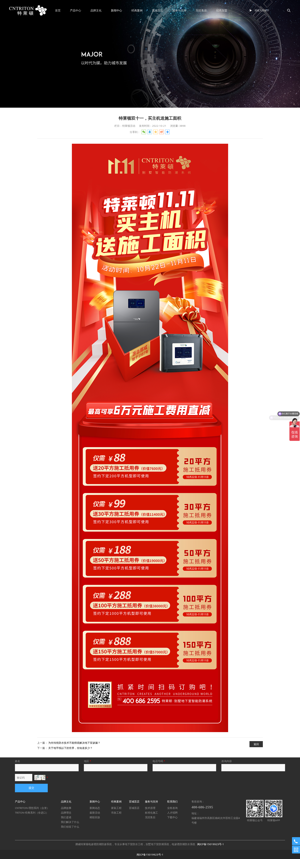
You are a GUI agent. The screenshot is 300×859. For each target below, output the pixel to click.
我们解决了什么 (70, 822)
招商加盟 (221, 10)
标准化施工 (151, 812)
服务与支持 (179, 10)
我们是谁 (66, 817)
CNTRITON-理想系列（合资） (32, 808)
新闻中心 (116, 10)
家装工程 (116, 808)
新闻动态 (95, 808)
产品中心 (75, 10)
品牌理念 (66, 812)
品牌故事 (66, 808)
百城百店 (157, 10)
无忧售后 (201, 10)
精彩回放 (95, 817)
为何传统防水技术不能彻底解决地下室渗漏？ (74, 742)
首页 (58, 10)
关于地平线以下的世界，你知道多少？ (70, 748)
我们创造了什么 (70, 826)
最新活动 (95, 812)
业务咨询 (172, 808)
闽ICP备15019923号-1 (210, 844)
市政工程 (116, 812)
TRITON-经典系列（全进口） (31, 812)
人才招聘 (172, 812)
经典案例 (137, 10)
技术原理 (150, 808)
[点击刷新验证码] (39, 777)
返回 (256, 744)
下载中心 (172, 817)
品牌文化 (96, 10)
